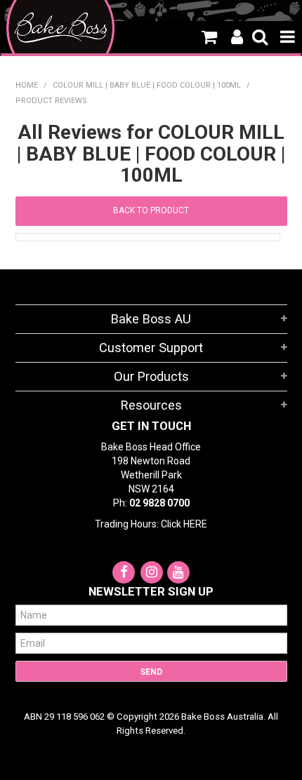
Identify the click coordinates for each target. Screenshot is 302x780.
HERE (195, 524)
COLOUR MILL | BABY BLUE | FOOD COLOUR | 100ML (147, 85)
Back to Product (151, 210)
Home (26, 85)
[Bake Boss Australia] (60, 28)
